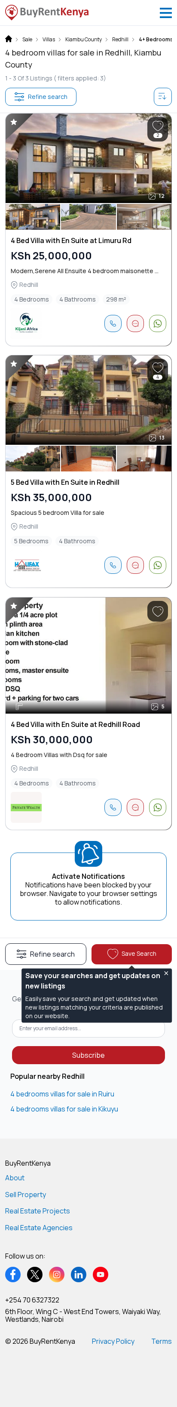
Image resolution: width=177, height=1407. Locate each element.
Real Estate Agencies (39, 1228)
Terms (161, 1341)
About (14, 1178)
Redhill (120, 39)
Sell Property (25, 1194)
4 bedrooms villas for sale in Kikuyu (64, 1109)
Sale (27, 39)
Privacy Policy (113, 1341)
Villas (49, 39)
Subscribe (88, 1055)
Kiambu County (83, 39)
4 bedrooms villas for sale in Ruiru (62, 1094)
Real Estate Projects (37, 1211)
